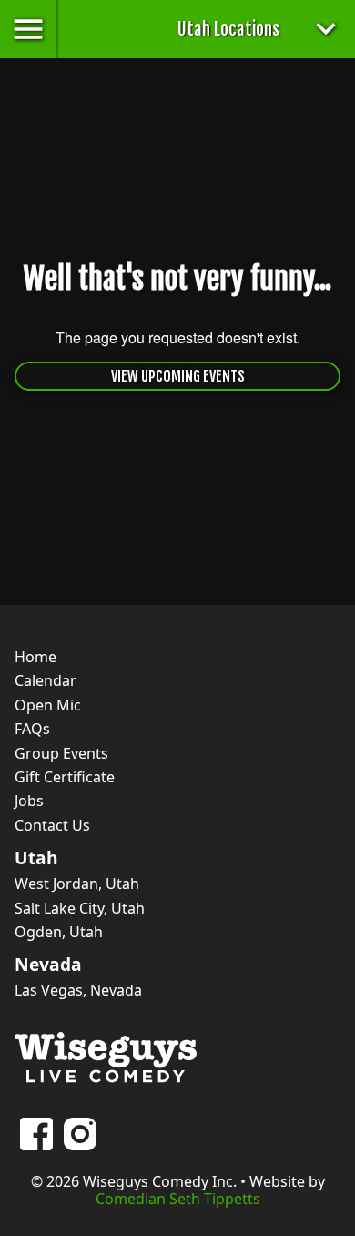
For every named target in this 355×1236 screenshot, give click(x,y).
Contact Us (52, 825)
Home (35, 657)
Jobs (29, 800)
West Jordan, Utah (77, 883)
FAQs (32, 728)
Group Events (61, 753)
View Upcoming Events (178, 376)
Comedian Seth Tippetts (178, 1199)
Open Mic (48, 705)
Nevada (48, 965)
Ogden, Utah (59, 932)
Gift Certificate (65, 777)
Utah (36, 858)
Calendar (45, 680)
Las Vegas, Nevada (78, 990)
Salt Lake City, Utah (80, 908)
